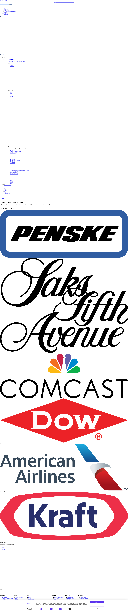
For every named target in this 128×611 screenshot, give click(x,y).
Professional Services (7, 185)
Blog (5, 189)
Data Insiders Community (84, 598)
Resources (5, 190)
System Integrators (70, 597)
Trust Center (6, 12)
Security (55, 599)
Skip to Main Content (3, 0)
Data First (11, 150)
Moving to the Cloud (13, 152)
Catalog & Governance (13, 95)
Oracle (11, 180)
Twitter (3, 546)
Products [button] (3, 57)
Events (5, 192)
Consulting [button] (3, 184)
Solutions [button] (3, 144)
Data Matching (12, 161)
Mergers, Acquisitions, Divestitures (15, 151)
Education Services (7, 193)
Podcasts (3, 548)
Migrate (11, 92)
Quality (11, 93)
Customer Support (5, 13)
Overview (11, 65)
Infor (11, 179)
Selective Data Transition (14, 172)
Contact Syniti (6, 9)
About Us (5, 7)
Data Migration (12, 162)
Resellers (68, 599)
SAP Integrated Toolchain (14, 173)
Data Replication (12, 163)
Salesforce (11, 181)
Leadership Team (6, 10)
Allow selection (97, 605)
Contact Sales (4, 199)
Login (3, 198)
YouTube (3, 547)
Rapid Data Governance (14, 174)
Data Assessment (12, 159)
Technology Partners (70, 598)
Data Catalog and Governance (15, 160)
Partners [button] (3, 194)
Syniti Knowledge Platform (58, 597)
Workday (11, 183)
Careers (5, 8)
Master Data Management (14, 96)
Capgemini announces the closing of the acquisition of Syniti (64, 2)
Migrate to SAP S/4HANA (14, 171)
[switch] (51, 609)
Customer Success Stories (8, 187)
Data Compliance (13, 153)
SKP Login (6, 14)
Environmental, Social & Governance (10, 11)
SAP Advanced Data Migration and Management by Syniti (19, 170)
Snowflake (11, 182)
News (5, 191)
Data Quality (4, 599)
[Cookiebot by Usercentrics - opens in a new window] (29, 609)
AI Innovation (12, 66)
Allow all (96, 602)
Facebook (3, 549)
